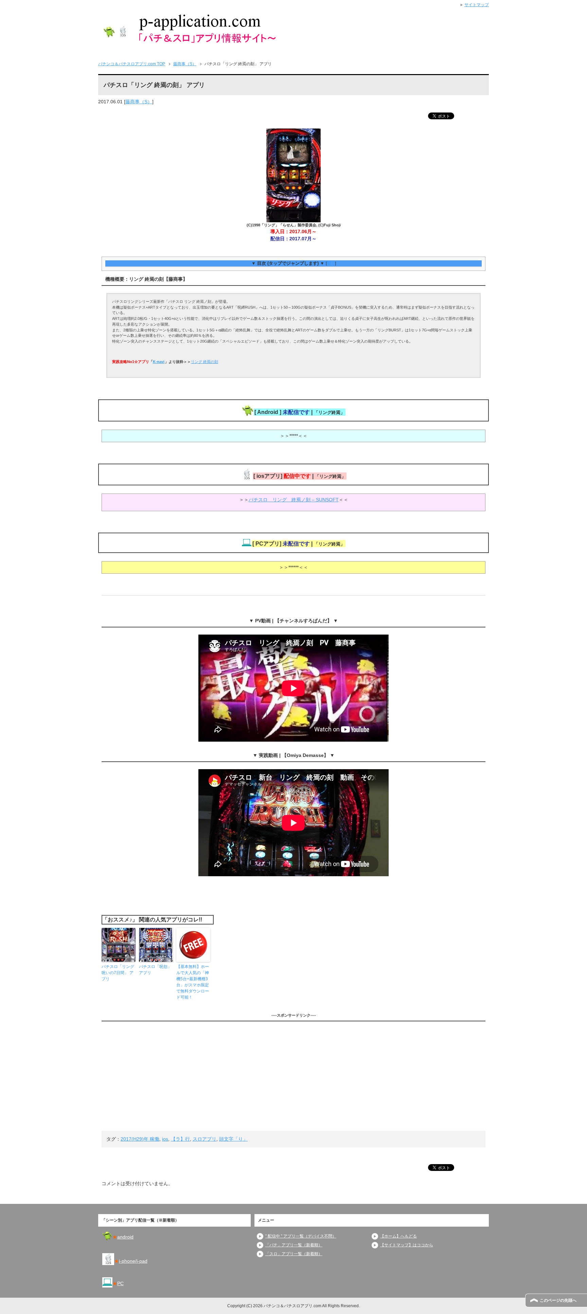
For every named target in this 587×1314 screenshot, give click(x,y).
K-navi (158, 362)
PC (120, 1283)
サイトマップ (476, 4)
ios (165, 1139)
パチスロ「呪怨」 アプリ (155, 969)
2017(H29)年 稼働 (140, 1139)
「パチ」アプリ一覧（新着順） (293, 1245)
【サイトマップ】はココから (406, 1245)
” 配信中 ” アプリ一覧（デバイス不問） (300, 1236)
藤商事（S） (138, 101)
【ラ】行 (180, 1139)
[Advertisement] (293, 1076)
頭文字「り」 (233, 1139)
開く (331, 263)
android (125, 1237)
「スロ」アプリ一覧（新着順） (293, 1253)
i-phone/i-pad (133, 1261)
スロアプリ (204, 1139)
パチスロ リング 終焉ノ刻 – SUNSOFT (294, 499)
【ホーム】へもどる (398, 1236)
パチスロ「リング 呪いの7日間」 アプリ (118, 972)
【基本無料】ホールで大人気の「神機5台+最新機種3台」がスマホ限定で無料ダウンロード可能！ (192, 982)
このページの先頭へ (558, 1300)
